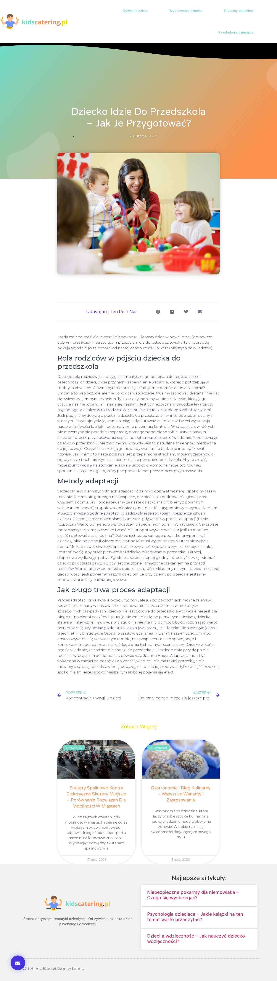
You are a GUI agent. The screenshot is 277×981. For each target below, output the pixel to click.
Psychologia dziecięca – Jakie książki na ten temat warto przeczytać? (195, 916)
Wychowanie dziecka (186, 11)
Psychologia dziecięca (236, 32)
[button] (272, 21)
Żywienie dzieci (135, 11)
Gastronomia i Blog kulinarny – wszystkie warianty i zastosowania (181, 794)
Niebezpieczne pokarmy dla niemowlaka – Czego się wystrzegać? (193, 895)
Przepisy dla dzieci (239, 11)
